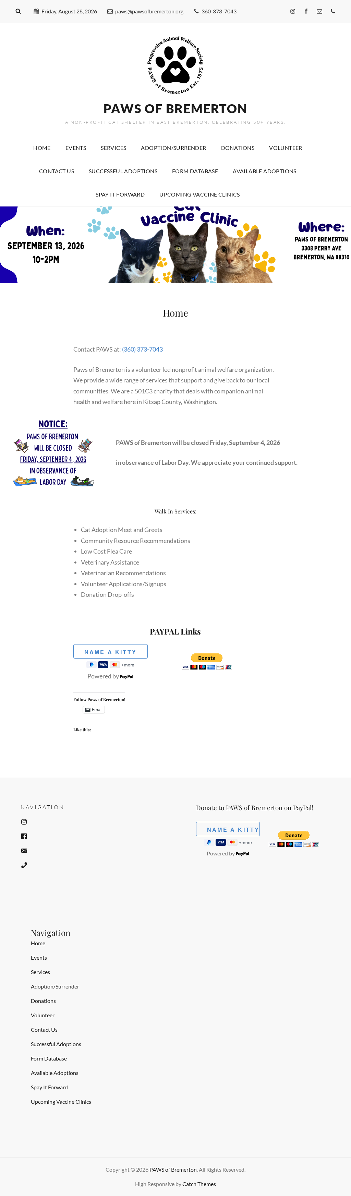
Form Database (195, 171)
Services (113, 147)
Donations (238, 147)
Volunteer (285, 147)
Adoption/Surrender (173, 147)
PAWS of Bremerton (175, 108)
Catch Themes (199, 1184)
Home (42, 147)
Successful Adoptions (123, 171)
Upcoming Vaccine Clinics (199, 194)
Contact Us (56, 171)
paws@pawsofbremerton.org (149, 11)
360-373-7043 (219, 11)
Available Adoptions (264, 171)
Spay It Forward (120, 194)
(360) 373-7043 (142, 349)
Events (75, 147)
